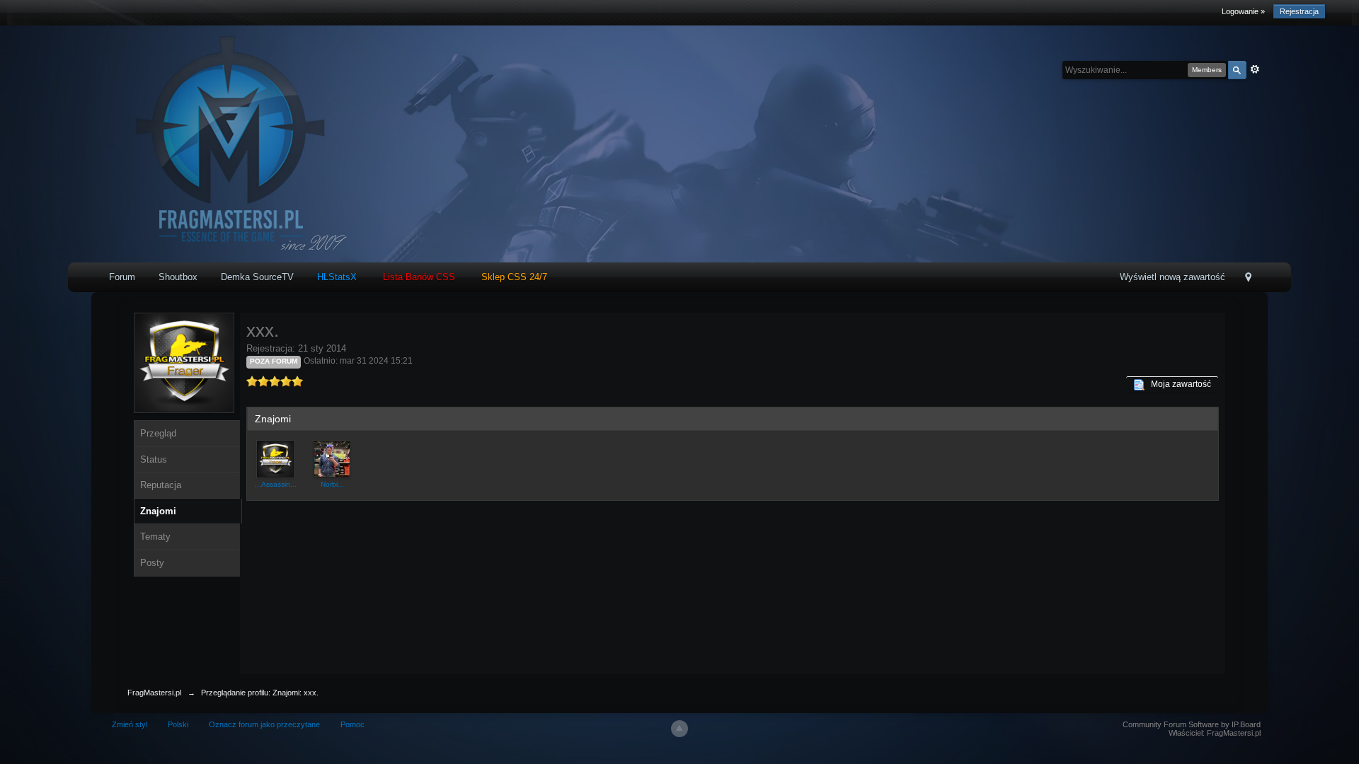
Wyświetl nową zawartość (1172, 277)
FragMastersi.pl (154, 692)
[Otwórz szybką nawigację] (1248, 278)
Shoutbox (178, 277)
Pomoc (352, 724)
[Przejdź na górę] (679, 728)
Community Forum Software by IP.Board (1192, 724)
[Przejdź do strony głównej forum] (226, 143)
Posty (152, 562)
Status (153, 459)
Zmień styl (129, 724)
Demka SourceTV (257, 277)
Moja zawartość (1178, 384)
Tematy (155, 536)
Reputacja (160, 485)
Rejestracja (1299, 11)
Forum (122, 277)
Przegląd (158, 433)
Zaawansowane (1255, 69)
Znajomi (158, 511)
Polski (178, 724)
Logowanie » (1243, 11)
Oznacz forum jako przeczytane (264, 724)
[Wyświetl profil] (275, 458)
